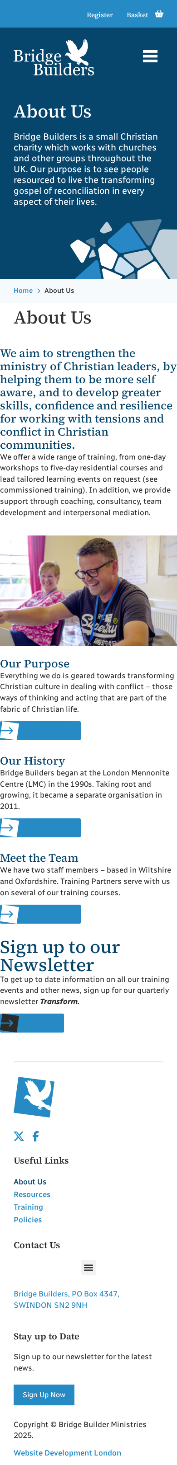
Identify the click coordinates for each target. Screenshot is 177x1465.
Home (23, 290)
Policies (28, 1219)
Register (100, 14)
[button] (150, 57)
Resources (32, 1194)
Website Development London (67, 1452)
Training (28, 1206)
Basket (137, 14)
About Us (30, 1181)
